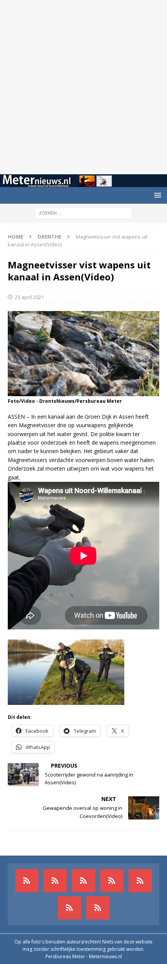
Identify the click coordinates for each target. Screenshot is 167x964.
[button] (156, 195)
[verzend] (98, 907)
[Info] (140, 880)
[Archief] (26, 880)
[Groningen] (83, 880)
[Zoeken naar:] (83, 212)
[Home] (112, 880)
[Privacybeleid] (69, 907)
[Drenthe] (55, 880)
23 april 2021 (29, 297)
